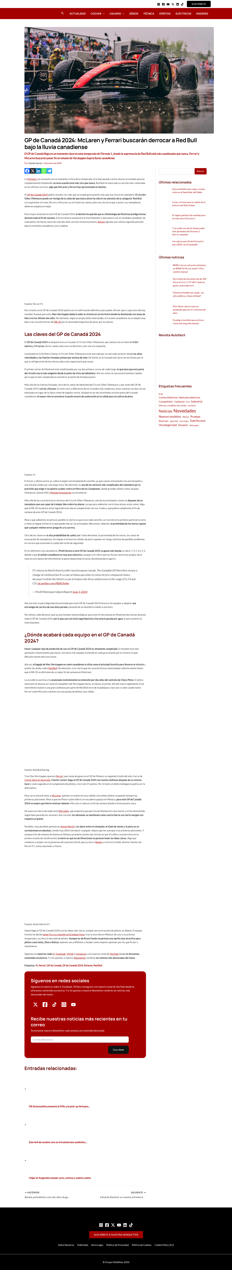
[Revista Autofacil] (182, 357)
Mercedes (63, 811)
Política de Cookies (142, 1244)
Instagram (81, 953)
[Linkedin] (177, 4)
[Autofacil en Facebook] (45, 1006)
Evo (188, 401)
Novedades (184, 410)
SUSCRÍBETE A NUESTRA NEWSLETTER (116, 1234)
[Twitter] (113, 1225)
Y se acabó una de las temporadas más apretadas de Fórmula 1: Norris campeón (188, 231)
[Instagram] (158, 4)
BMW (161, 394)
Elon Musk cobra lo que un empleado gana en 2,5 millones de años (189, 309)
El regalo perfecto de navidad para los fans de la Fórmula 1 (188, 217)
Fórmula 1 (32, 179)
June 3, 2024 (80, 591)
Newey (98, 842)
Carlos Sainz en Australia (37, 779)
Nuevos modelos (170, 416)
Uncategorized (168, 425)
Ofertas (165, 13)
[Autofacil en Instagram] (64, 1006)
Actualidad (78, 13)
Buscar (200, 171)
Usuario (115, 13)
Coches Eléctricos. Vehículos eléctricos (179, 397)
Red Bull (52, 668)
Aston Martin (68, 826)
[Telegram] (49, 171)
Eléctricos (183, 13)
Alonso (101, 221)
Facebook (61, 953)
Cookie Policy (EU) (164, 1244)
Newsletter (80, 957)
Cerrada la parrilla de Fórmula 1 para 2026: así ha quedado (188, 243)
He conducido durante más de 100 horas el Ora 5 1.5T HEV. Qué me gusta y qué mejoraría (189, 282)
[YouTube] (168, 4)
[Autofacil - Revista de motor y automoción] (33, 13)
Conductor (179, 401)
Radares (202, 13)
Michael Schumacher (61, 492)
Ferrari (59, 776)
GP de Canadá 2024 (37, 194)
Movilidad (192, 406)
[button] (199, 4)
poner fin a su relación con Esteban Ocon (64, 934)
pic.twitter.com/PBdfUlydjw (53, 583)
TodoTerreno (197, 420)
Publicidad (82, 1244)
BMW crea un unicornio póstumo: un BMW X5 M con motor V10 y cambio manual (189, 268)
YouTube (114, 953)
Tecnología (183, 421)
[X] (33, 171)
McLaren (56, 795)
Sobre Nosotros (66, 1244)
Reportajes (164, 421)
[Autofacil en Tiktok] (54, 1006)
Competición (166, 401)
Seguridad (174, 421)
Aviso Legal (97, 1244)
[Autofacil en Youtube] (73, 1005)
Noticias (165, 411)
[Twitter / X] (172, 4)
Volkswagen (194, 425)
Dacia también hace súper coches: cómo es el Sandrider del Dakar (188, 191)
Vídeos (133, 13)
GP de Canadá (54, 965)
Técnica (148, 13)
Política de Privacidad (117, 1244)
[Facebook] (163, 4)
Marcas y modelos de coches (173, 405)
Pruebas (195, 416)
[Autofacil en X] (35, 1006)
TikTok (70, 953)
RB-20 (57, 321)
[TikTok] (182, 4)
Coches (96, 13)
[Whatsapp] (44, 171)
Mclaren (88, 965)
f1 (37, 965)
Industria (196, 401)
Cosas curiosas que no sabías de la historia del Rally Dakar (188, 204)
